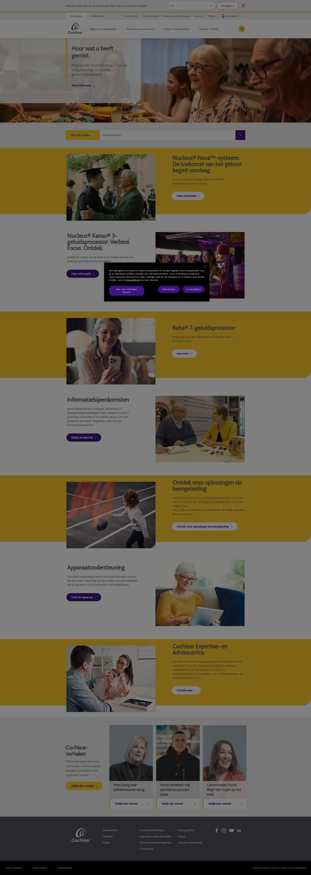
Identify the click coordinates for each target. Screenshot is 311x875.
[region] (156, 282)
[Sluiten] (204, 266)
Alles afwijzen (168, 289)
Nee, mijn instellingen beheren (126, 290)
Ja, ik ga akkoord (193, 289)
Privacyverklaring (133, 280)
